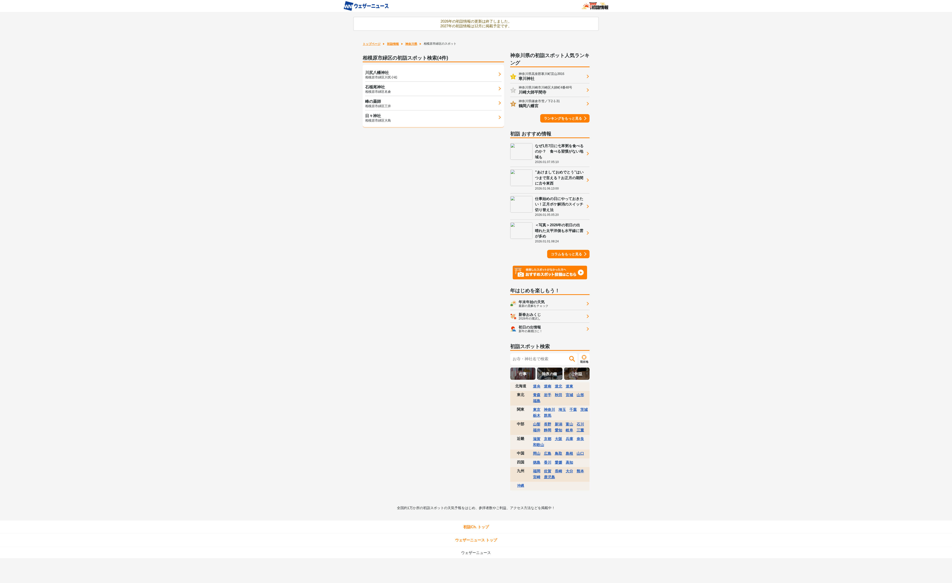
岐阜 (569, 430)
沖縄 (520, 485)
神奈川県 (411, 44)
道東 (569, 386)
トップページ (372, 44)
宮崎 (536, 477)
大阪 (558, 439)
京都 (547, 439)
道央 (536, 386)
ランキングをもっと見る (563, 118)
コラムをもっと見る (566, 254)
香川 (547, 462)
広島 (547, 453)
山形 (580, 395)
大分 (569, 471)
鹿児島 (549, 477)
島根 (569, 453)
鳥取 (558, 453)
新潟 (558, 424)
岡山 (536, 453)
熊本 (580, 471)
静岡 (547, 430)
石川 (580, 424)
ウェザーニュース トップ (476, 540)
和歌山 (538, 445)
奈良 (580, 439)
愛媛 (558, 462)
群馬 (547, 415)
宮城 (569, 395)
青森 (536, 395)
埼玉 (562, 409)
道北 (558, 386)
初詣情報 (393, 44)
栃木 (536, 415)
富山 (569, 424)
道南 (547, 386)
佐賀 (547, 471)
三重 (580, 430)
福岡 (536, 471)
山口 (580, 453)
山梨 (536, 424)
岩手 (547, 395)
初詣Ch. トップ (476, 527)
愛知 (558, 430)
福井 (536, 430)
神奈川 (549, 409)
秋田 (558, 395)
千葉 (573, 409)
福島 (536, 401)
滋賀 (536, 439)
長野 (547, 424)
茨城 (584, 409)
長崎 (558, 471)
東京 (536, 409)
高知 (569, 462)
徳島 (536, 462)
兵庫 (569, 439)
